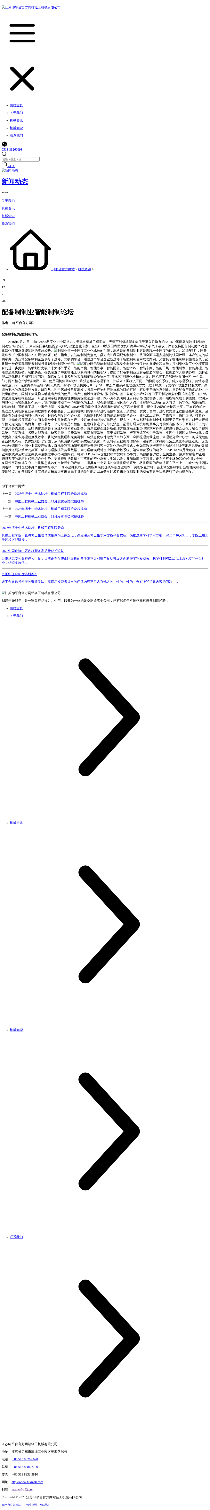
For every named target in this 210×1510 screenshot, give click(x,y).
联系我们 (8, 223)
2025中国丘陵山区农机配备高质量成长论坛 (33, 551)
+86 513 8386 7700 (25, 1467)
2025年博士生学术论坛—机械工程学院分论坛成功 (51, 493)
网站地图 (45, 1504)
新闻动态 (15, 181)
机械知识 (8, 216)
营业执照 (31, 1504)
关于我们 (8, 201)
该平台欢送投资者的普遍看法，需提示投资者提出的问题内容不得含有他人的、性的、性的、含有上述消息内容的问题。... (90, 581)
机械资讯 (8, 208)
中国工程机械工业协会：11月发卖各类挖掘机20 (49, 501)
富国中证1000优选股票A (19, 574)
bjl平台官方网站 (63, 269)
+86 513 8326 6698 (25, 1459)
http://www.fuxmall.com (27, 1482)
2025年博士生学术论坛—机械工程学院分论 (33, 527)
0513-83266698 (12, 149)
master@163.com (22, 1489)
